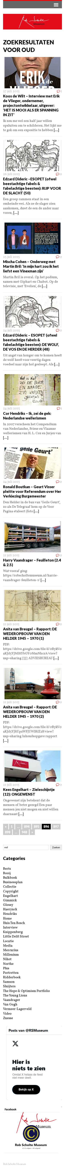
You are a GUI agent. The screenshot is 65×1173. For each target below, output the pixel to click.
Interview (10, 927)
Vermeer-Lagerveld (17, 1009)
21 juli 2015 (11, 555)
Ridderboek (12, 977)
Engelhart (10, 896)
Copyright (10, 891)
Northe (8, 964)
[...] (56, 130)
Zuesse (8, 1018)
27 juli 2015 (11, 91)
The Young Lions (15, 995)
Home (7, 918)
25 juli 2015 (11, 257)
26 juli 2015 (11, 174)
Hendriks (10, 914)
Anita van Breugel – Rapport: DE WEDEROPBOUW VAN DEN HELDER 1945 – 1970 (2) (30, 711)
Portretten (11, 973)
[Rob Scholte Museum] (32, 21)
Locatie (8, 941)
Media (7, 946)
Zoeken (56, 847)
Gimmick (10, 900)
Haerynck (10, 909)
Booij (7, 873)
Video (7, 1014)
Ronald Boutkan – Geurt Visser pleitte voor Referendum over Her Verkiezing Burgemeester (32, 491)
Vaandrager (11, 1000)
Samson (9, 982)
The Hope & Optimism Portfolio (26, 991)
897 (56, 827)
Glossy (8, 905)
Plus (6, 968)
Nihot (7, 959)
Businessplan (13, 882)
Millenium (11, 955)
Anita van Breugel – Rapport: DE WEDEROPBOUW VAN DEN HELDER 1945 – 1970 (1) (30, 633)
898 (7, 832)
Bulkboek (10, 878)
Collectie (9, 887)
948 (24, 832)
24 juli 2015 (11, 330)
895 (36, 827)
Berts (7, 869)
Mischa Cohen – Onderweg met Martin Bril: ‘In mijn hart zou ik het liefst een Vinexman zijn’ (31, 266)
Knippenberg (13, 932)
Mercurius (10, 950)
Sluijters (9, 986)
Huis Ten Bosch (14, 923)
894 (26, 827)
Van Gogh (10, 1004)
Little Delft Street (16, 936)
